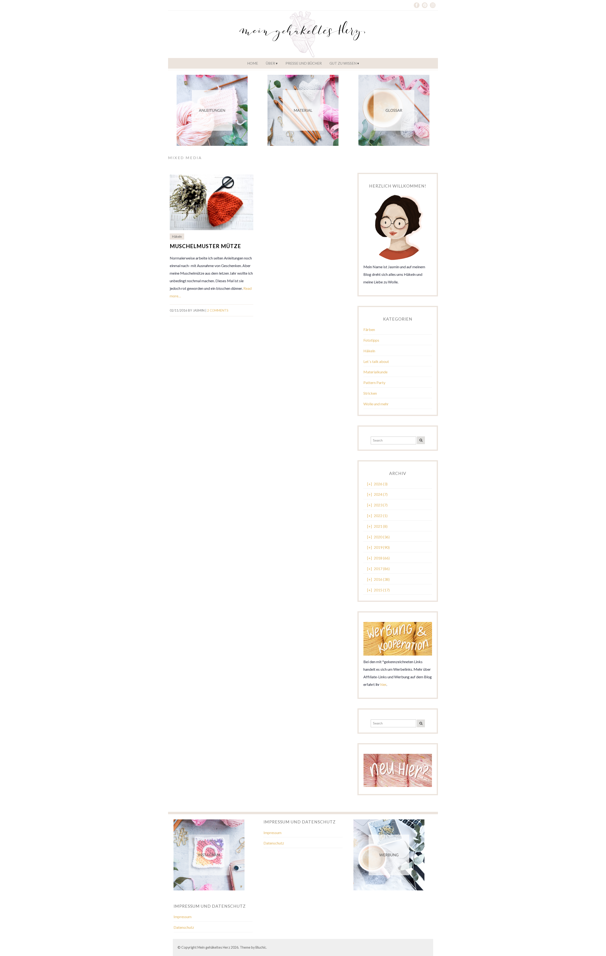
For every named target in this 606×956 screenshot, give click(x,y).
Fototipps (371, 340)
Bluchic (260, 947)
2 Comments (217, 310)
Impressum (272, 832)
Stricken (370, 393)
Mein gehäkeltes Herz (213, 947)
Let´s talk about (376, 361)
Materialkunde (375, 372)
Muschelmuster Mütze (205, 246)
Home (252, 63)
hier (383, 684)
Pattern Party (374, 382)
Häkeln (177, 236)
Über (270, 63)
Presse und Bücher (303, 63)
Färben (369, 329)
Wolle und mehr (376, 404)
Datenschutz (273, 843)
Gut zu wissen (343, 63)
